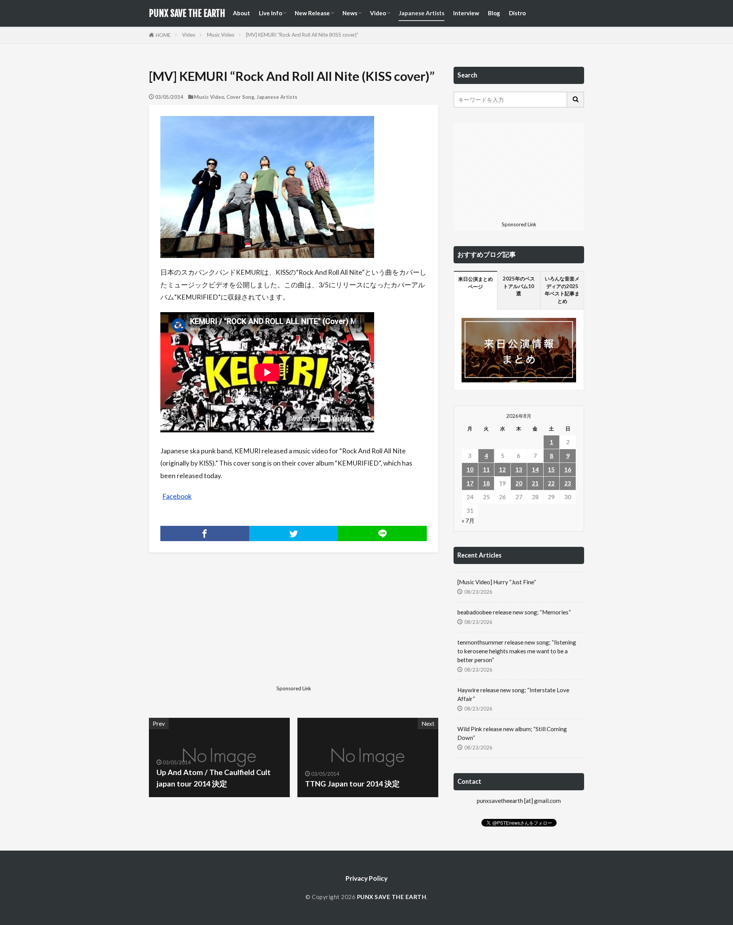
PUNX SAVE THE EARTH (187, 13)
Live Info (270, 13)
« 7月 (468, 520)
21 (535, 483)
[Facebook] (204, 533)
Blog (494, 13)
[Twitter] (293, 533)
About (241, 13)
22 (551, 483)
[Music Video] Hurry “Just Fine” (496, 582)
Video (378, 13)
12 (502, 469)
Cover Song (240, 97)
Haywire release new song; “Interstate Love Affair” (513, 694)
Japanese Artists (421, 13)
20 (518, 483)
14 (535, 469)
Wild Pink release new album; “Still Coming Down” (512, 733)
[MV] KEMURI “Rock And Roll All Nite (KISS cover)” (302, 35)
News (349, 13)
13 (518, 469)
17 (470, 483)
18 (486, 483)
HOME (163, 35)
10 (470, 469)
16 (567, 469)
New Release (312, 13)
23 (567, 483)
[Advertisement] (220, 628)
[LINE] (382, 533)
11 (486, 469)
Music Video (220, 35)
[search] (575, 100)
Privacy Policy (366, 878)
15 (551, 469)
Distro (517, 13)
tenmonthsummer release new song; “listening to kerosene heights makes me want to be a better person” (516, 651)
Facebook (177, 496)
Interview (466, 13)
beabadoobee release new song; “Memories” (514, 612)
